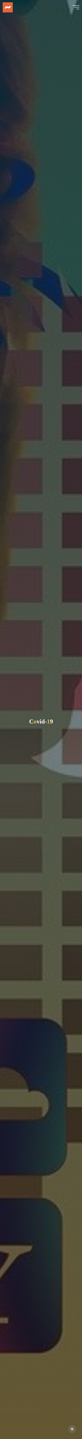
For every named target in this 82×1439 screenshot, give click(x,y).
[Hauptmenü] (75, 7)
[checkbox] (72, 1429)
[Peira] (8, 7)
